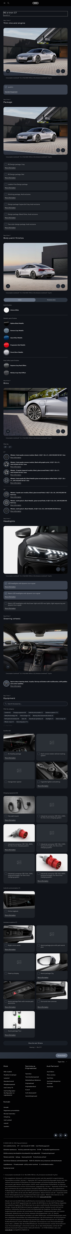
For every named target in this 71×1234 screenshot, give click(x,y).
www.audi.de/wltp (45, 1197)
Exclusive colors (51, 300)
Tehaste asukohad (8, 1157)
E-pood (27, 1089)
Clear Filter (9, 725)
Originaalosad (29, 1083)
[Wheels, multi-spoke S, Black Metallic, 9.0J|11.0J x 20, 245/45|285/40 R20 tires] (6, 511)
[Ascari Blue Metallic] (6, 338)
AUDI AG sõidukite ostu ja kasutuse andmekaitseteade (45, 1160)
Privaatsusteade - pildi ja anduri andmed (26, 1164)
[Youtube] (65, 1135)
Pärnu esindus (51, 1075)
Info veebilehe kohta (9, 1146)
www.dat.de (8, 1230)
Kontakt (6, 1107)
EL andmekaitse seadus (46, 1164)
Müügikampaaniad (9, 1084)
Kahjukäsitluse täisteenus (33, 1080)
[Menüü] (4, 3)
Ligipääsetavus (7, 1164)
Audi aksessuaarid (30, 1093)
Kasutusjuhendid (27, 1157)
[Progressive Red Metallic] (6, 345)
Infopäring (7, 1117)
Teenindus (28, 1073)
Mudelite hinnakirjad (10, 1075)
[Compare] (8, 71)
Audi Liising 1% (8, 1087)
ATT (18, 1146)
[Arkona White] (6, 310)
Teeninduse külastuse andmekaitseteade (15, 1160)
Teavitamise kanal (8, 1168)
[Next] (63, 71)
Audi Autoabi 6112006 (27, 1146)
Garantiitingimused (31, 1096)
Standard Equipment (11, 92)
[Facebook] (56, 1135)
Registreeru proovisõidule (11, 1110)
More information (10, 168)
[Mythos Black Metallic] (6, 323)
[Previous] (58, 71)
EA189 (39, 1149)
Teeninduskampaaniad (32, 1077)
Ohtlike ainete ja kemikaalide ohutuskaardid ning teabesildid (21, 1153)
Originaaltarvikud (30, 1086)
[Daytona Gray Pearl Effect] (6, 365)
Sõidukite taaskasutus (10, 1149)
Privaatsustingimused (47, 1153)
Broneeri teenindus (9, 1113)
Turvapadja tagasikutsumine (51, 1149)
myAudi (6, 1123)
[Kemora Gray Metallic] (6, 330)
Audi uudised (8, 1120)
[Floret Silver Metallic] (6, 352)
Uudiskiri (6, 1126)
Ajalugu (18, 1157)
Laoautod (6, 1078)
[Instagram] (61, 1135)
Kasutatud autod (9, 1081)
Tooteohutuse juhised (39, 1157)
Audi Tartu (50, 1078)
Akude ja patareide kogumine (27, 1149)
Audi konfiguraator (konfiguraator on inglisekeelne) (9, 1093)
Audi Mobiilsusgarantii (42, 1146)
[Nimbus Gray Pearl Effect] (6, 373)
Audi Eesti (50, 1086)
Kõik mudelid (8, 1071)
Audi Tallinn (50, 1071)
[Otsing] (8, 3)
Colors (19, 300)
